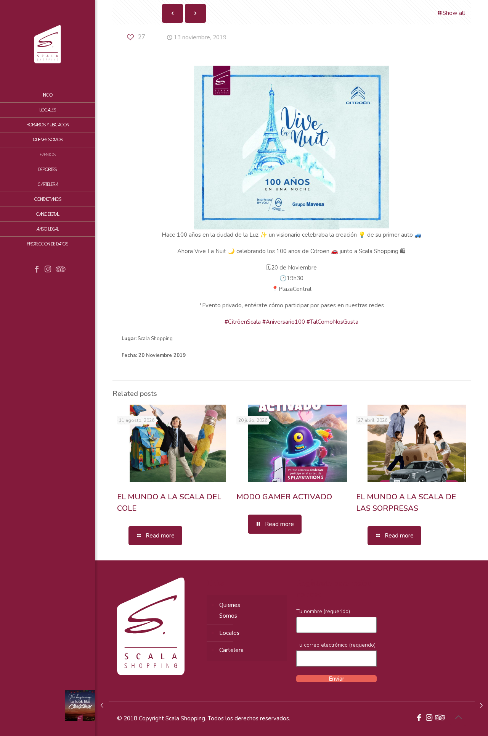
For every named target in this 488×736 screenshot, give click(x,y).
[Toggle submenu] (88, 184)
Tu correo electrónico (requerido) (336, 645)
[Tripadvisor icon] (59, 270)
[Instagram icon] (48, 270)
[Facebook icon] (36, 270)
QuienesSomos (229, 610)
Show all (454, 13)
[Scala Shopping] (47, 44)
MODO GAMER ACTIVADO (284, 497)
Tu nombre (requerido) (323, 611)
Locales (229, 633)
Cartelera (231, 650)
